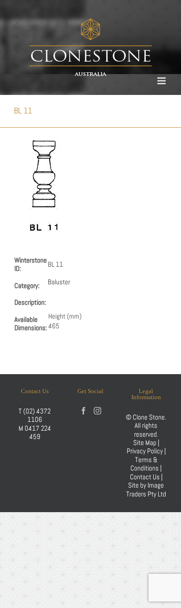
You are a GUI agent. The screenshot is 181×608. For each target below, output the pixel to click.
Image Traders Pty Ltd (146, 489)
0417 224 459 (38, 432)
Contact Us (145, 476)
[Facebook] (83, 410)
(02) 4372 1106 (37, 415)
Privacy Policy (145, 450)
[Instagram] (97, 410)
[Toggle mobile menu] (162, 81)
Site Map (144, 442)
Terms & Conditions (145, 463)
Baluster (59, 281)
